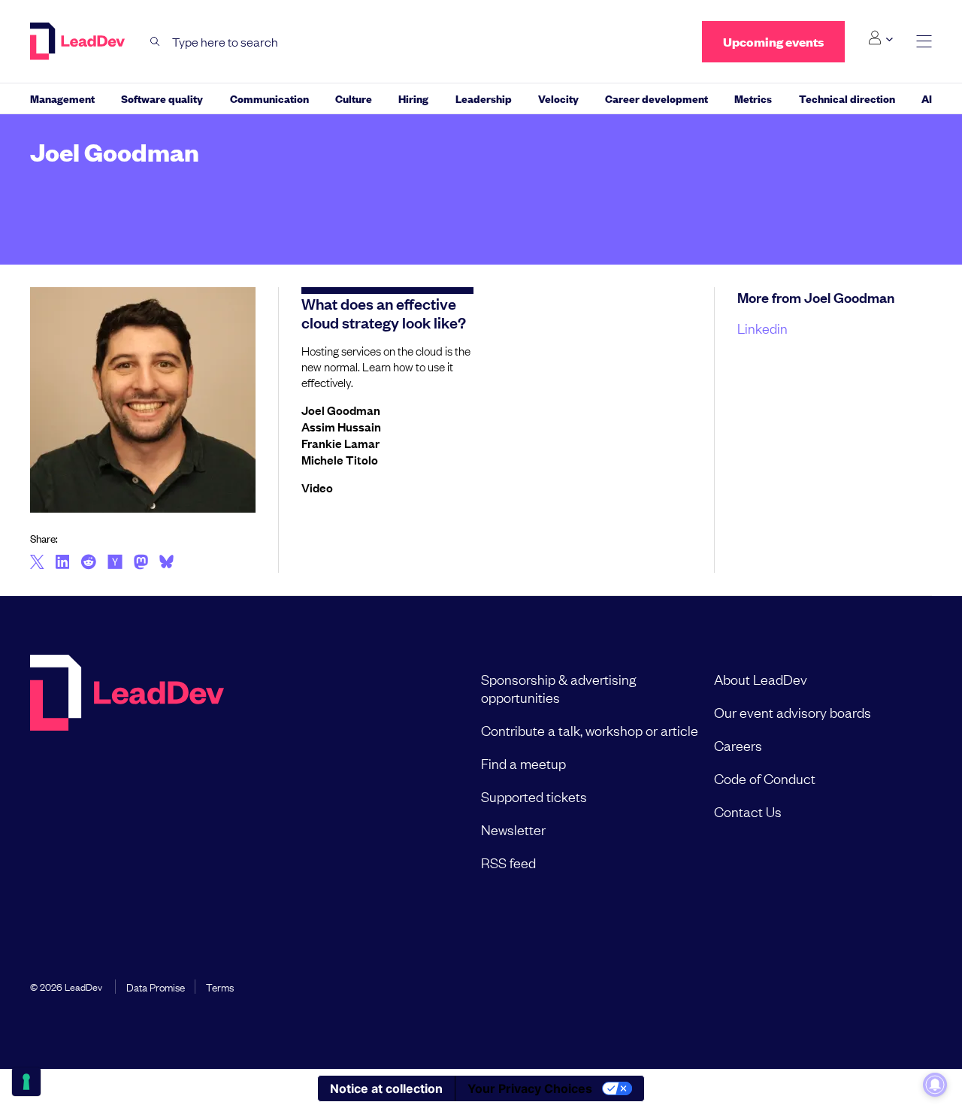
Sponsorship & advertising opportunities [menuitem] (558, 688)
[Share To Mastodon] (141, 564)
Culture (353, 98)
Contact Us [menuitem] (748, 811)
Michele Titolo (339, 459)
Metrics (753, 98)
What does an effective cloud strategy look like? (383, 312)
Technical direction (847, 98)
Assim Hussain (341, 426)
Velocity (558, 98)
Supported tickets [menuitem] (534, 796)
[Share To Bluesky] (166, 564)
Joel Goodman (340, 409)
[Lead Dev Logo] (79, 41)
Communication (269, 98)
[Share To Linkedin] (63, 563)
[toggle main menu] (924, 41)
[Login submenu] (880, 38)
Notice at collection (386, 1088)
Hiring (413, 98)
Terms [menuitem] (220, 986)
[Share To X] (37, 563)
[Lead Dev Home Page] (127, 770)
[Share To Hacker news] (115, 563)
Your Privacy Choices (529, 1088)
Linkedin (762, 328)
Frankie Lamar (340, 442)
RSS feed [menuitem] (508, 862)
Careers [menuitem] (738, 745)
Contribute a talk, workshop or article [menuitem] (589, 730)
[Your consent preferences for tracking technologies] (26, 1081)
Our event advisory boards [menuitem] (792, 712)
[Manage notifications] (935, 1085)
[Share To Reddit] (88, 564)
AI (926, 98)
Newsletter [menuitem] (513, 829)
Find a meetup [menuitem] (523, 763)
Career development (656, 98)
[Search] (155, 42)
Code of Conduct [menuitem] (764, 778)
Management (62, 98)
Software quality (162, 98)
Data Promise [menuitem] (155, 986)
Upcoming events (773, 41)
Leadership (483, 98)
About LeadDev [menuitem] (760, 679)
